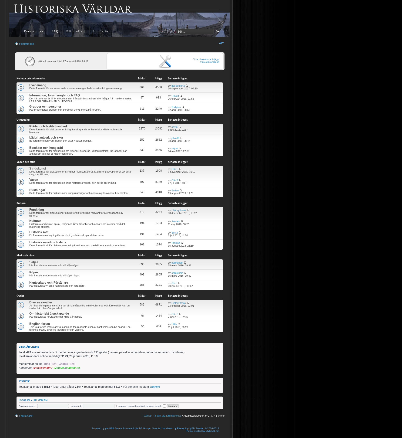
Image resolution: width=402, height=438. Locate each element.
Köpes (33, 272)
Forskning (36, 209)
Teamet (146, 415)
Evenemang (37, 85)
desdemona (178, 85)
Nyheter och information (31, 78)
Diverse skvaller (40, 302)
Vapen (33, 179)
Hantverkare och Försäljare (48, 282)
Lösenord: (76, 406)
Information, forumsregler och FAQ (54, 95)
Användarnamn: (27, 406)
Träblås (175, 242)
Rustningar (37, 190)
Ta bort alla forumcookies (167, 415)
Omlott (175, 96)
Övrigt (20, 295)
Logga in (100, 31)
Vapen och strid (26, 161)
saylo (174, 127)
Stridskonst (37, 168)
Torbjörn (176, 107)
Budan (175, 190)
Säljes (33, 262)
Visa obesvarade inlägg (206, 59)
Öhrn (174, 283)
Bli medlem (76, 31)
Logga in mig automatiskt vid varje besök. (140, 406)
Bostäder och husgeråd (46, 147)
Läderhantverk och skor (46, 137)
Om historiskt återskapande (49, 313)
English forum (39, 324)
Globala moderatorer (67, 368)
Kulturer (21, 203)
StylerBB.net (212, 431)
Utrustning (23, 119)
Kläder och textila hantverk (48, 126)
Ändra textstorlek (221, 43)
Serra (174, 232)
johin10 (175, 138)
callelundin (177, 262)
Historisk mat (38, 232)
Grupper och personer (45, 106)
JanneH (175, 221)
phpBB (109, 428)
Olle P (174, 169)
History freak (178, 210)
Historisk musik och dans (47, 242)
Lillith (174, 324)
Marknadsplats (26, 255)
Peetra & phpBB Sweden (190, 428)
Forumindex (34, 31)
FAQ (55, 31)
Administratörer (42, 368)
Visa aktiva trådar (209, 62)
